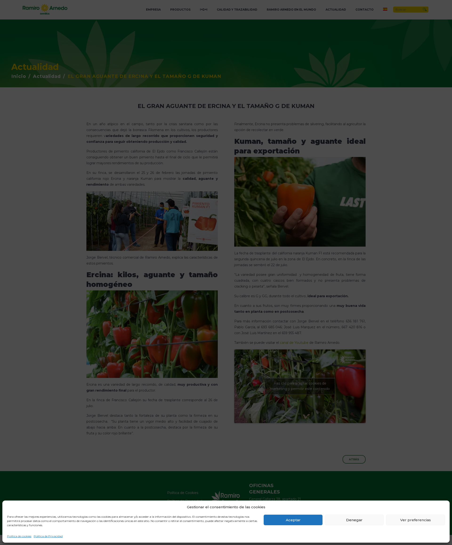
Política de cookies (19, 536)
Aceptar (293, 520)
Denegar (354, 520)
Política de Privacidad (48, 536)
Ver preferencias (415, 520)
